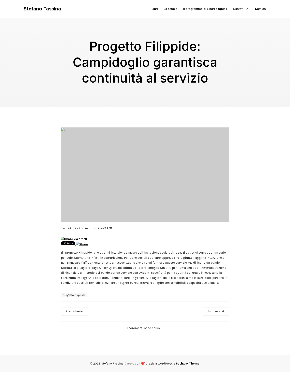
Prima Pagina (75, 228)
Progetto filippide (74, 295)
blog (63, 228)
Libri (155, 9)
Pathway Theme (187, 363)
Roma (88, 228)
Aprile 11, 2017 (104, 228)
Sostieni (261, 9)
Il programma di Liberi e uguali (205, 9)
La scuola (170, 9)
